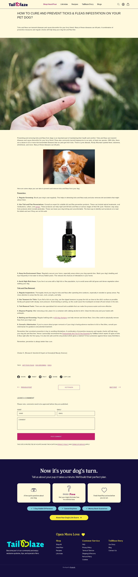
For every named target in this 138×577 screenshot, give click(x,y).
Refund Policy (87, 556)
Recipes (59, 550)
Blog (110, 547)
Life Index (59, 553)
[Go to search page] (118, 4)
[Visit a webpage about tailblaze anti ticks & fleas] (69, 242)
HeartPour (59, 547)
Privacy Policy (63, 444)
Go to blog (69, 387)
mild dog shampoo (60, 317)
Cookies (85, 559)
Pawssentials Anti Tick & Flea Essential (76, 333)
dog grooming (40, 365)
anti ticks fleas (28, 365)
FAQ (83, 544)
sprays (37, 207)
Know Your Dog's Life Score (67, 517)
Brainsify (72, 567)
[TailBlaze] (18, 4)
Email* (59, 409)
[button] (128, 4)
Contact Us (113, 550)
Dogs (49, 365)
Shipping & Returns (89, 553)
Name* (19, 409)
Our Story (112, 544)
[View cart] (128, 4)
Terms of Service (78, 444)
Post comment (56, 436)
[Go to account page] (123, 4)
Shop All (59, 544)
